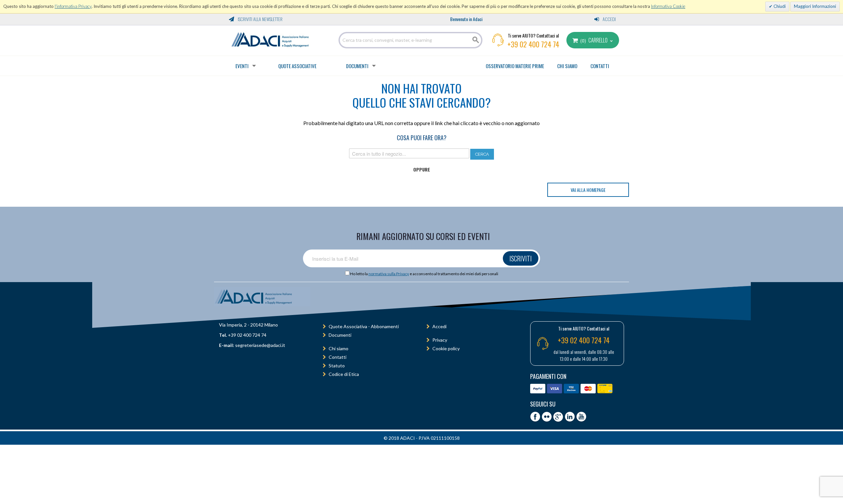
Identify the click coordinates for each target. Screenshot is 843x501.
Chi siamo (338, 348)
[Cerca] (475, 40)
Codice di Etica (344, 374)
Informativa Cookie (668, 6)
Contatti (337, 357)
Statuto (337, 365)
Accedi (609, 18)
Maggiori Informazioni (815, 6)
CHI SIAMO (567, 65)
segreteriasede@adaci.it (260, 345)
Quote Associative (297, 65)
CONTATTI (599, 65)
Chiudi (779, 6)
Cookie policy (446, 348)
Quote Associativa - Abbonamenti (364, 326)
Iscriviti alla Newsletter (260, 18)
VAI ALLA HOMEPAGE (588, 189)
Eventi (242, 65)
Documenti (357, 65)
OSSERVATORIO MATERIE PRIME (515, 65)
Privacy (439, 340)
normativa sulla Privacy (388, 273)
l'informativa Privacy (73, 6)
